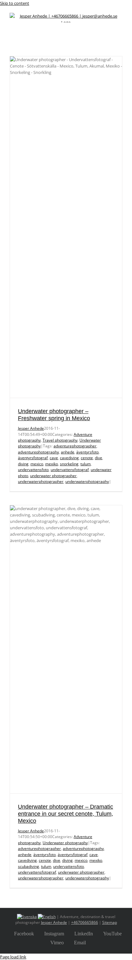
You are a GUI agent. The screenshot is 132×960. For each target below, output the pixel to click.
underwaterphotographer (40, 481)
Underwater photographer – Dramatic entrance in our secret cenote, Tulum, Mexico (65, 814)
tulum (85, 464)
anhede (67, 452)
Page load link (13, 957)
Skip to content (14, 3)
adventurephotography (38, 452)
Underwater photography (65, 842)
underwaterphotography (87, 481)
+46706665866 (84, 922)
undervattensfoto (33, 469)
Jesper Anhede (31, 428)
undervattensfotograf (70, 469)
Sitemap (109, 922)
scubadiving (28, 866)
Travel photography (60, 440)
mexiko (51, 464)
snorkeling (69, 464)
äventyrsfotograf (33, 457)
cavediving (69, 457)
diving (23, 464)
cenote (87, 457)
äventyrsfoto (87, 452)
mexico (36, 464)
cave (54, 457)
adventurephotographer (75, 446)
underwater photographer (53, 475)
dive (98, 457)
